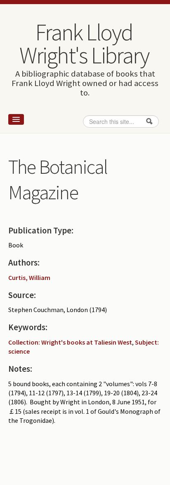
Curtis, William (29, 277)
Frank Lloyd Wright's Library (84, 44)
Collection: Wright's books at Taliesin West (70, 342)
